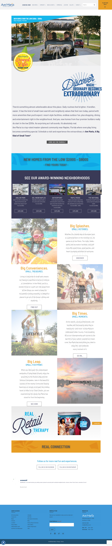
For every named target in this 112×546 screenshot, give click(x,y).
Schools (13, 520)
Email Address (55, 521)
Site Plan (29, 517)
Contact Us (13, 517)
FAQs (29, 528)
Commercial (59, 5)
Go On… (80, 356)
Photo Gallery (14, 524)
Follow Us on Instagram (68, 467)
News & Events (50, 5)
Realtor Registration (32, 526)
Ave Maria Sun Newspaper (16, 528)
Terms (62, 541)
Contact (78, 5)
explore (20, 211)
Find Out (34, 307)
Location (66, 5)
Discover (80, 258)
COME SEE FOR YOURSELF (57, 142)
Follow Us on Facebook (46, 467)
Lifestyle (29, 515)
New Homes (34, 5)
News (12, 518)
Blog (28, 520)
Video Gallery (30, 524)
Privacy (58, 541)
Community (42, 5)
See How (34, 404)
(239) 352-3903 (26, 5)
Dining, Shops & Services (33, 522)
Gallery (71, 5)
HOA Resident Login (15, 526)
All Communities (14, 515)
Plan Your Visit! (105, 3)
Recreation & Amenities (33, 518)
